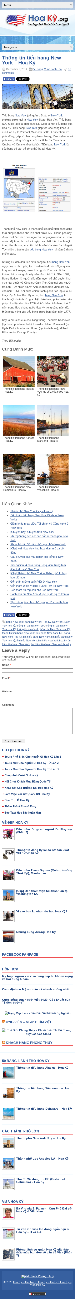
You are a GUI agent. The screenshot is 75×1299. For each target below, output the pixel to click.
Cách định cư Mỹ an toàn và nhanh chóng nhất (35, 989)
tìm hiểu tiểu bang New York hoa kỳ (51, 644)
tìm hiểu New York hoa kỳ (52, 640)
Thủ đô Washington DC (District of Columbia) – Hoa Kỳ (40, 1180)
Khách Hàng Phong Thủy (29, 1043)
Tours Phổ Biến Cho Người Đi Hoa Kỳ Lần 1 (33, 756)
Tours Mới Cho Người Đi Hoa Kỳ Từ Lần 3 (32, 769)
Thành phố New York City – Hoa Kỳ (31, 511)
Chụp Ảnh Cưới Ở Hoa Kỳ (21, 775)
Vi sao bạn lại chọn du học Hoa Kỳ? (41, 911)
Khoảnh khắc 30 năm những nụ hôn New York (38, 544)
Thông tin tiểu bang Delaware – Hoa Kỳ (44, 1108)
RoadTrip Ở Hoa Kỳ (17, 800)
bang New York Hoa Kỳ (38, 621)
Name (6, 665)
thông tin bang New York (30, 625)
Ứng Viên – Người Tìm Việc (29, 1022)
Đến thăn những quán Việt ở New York (33, 581)
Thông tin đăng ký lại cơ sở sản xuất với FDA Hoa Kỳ (42, 851)
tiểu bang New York (41, 249)
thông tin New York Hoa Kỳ (55, 629)
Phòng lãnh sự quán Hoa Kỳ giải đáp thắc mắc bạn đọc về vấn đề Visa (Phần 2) (44, 1252)
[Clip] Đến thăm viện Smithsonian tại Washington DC (42, 892)
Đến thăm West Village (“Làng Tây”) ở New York (39, 585)
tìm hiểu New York (26, 640)
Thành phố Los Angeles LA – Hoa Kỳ (42, 1158)
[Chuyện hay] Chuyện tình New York (32, 531)
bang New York (61, 262)
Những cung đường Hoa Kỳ (36, 932)
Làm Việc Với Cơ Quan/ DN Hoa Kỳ (27, 794)
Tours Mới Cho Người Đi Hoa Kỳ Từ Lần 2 (32, 762)
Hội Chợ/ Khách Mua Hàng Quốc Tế (27, 781)
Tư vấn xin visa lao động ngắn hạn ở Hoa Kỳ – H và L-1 (42, 1230)
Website (7, 691)
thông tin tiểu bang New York (18, 633)
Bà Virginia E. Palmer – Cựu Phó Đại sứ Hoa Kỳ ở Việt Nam (43, 1210)
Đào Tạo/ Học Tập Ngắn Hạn (23, 812)
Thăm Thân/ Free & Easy (20, 806)
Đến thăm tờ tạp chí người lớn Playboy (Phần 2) (44, 831)
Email (6, 678)
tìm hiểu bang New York (36, 636)
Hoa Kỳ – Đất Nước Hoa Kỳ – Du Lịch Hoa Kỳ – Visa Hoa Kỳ (42, 1283)
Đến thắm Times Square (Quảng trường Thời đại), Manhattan (44, 872)
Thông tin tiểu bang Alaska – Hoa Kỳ (42, 1067)
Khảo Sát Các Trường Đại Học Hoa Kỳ (29, 787)
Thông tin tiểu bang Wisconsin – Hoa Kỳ (42, 1089)
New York (20, 115)
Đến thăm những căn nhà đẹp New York (34, 589)
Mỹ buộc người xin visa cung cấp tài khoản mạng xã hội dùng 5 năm (37, 977)
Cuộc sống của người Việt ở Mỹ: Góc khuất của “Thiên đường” (36, 1001)
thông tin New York (28, 629)
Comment (8, 704)
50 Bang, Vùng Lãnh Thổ (47, 69)
